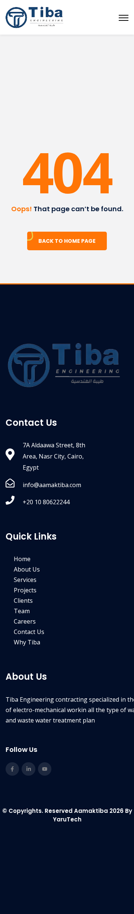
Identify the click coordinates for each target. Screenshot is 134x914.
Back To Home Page (67, 241)
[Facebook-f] (12, 769)
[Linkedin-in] (28, 769)
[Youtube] (44, 769)
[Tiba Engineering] (34, 17)
